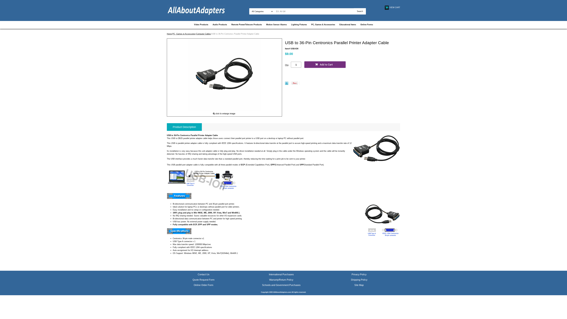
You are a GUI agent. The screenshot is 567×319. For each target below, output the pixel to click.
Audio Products (220, 24)
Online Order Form (203, 285)
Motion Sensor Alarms (276, 24)
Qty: (287, 65)
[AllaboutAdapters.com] (196, 10)
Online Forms (366, 24)
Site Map (359, 285)
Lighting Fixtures (299, 24)
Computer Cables (203, 34)
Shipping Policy (359, 280)
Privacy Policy (359, 274)
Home (169, 34)
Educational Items (347, 24)
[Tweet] (286, 84)
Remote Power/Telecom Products (246, 24)
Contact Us (203, 274)
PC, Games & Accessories (323, 24)
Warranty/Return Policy (281, 280)
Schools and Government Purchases (281, 285)
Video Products (201, 24)
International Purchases (281, 274)
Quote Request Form (203, 280)
